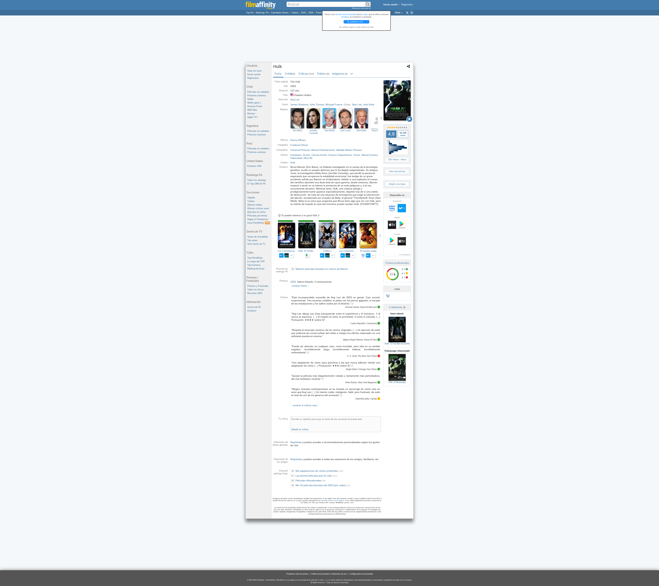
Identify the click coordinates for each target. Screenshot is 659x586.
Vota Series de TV (256, 244)
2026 (310, 12)
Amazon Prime (254, 106)
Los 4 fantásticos (286, 251)
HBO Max (252, 110)
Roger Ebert (351, 369)
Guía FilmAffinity (258, 223)
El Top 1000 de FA (256, 183)
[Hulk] (397, 100)
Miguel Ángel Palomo (353, 340)
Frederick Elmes (299, 145)
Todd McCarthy (362, 399)
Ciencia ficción (319, 155)
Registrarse (407, 4)
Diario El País (370, 340)
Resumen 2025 (254, 293)
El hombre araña (368, 251)
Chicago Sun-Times (367, 369)
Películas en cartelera (258, 92)
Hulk (292, 162)
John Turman (317, 104)
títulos (403, 159)
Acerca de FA (254, 307)
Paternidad (296, 158)
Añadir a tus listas (397, 184)
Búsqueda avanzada (360, 8)
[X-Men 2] (329, 235)
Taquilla (251, 197)
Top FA (249, 12)
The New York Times (367, 356)
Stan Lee (357, 104)
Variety (373, 399)
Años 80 (307, 158)
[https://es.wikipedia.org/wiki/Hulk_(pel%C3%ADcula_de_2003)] (388, 296)
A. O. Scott (352, 356)
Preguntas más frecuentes (297, 574)
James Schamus (299, 104)
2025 (303, 12)
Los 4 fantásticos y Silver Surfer (355, 251)
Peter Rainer (351, 382)
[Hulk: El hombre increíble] (397, 329)
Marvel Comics (370, 155)
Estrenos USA (254, 166)
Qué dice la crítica (256, 212)
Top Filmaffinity (255, 258)
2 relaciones (396, 307)
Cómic (356, 155)
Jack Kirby (368, 104)
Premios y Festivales (257, 286)
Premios (320, 12)
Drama (332, 155)
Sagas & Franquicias (257, 219)
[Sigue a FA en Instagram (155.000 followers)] (412, 12)
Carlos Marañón (358, 323)
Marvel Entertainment (323, 150)
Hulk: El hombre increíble (397, 343)
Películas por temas (257, 215)
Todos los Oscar (255, 289)
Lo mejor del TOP (256, 261)
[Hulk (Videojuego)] (397, 367)
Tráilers (294, 12)
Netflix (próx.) (254, 102)
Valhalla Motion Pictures (349, 150)
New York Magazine (367, 382)
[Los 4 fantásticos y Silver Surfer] (349, 235)
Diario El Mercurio (368, 307)
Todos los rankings (256, 180)
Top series (252, 240)
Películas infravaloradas (308, 480)
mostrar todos (299, 285)
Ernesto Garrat (352, 307)
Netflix (250, 99)
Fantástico (296, 155)
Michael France (334, 104)
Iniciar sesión (254, 74)
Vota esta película (397, 171)
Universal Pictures (300, 150)
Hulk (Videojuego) (397, 382)
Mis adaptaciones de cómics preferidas (317, 470)
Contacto (251, 310)
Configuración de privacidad (361, 574)
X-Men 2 (327, 251)
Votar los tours (254, 70)
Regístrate (296, 442)
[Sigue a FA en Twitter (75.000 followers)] (407, 12)
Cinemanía (372, 323)
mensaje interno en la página (332, 500)
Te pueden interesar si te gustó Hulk (299, 215)
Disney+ (251, 113)
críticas (395, 159)
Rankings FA (262, 12)
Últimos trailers (254, 205)
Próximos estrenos (256, 95)
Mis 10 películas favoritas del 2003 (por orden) (321, 485)
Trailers (251, 201)
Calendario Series (279, 12)
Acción (306, 155)
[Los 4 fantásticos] (288, 235)
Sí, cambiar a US (355, 22)
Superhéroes (345, 155)
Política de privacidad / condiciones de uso (329, 574)
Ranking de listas (255, 268)
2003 (293, 281)
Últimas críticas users (258, 208)
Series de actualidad (257, 236)
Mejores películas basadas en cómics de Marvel (322, 269)
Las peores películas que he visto (314, 475)
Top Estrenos (254, 265)
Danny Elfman (298, 140)
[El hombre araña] (370, 235)
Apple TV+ (252, 117)
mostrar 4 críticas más (304, 405)
